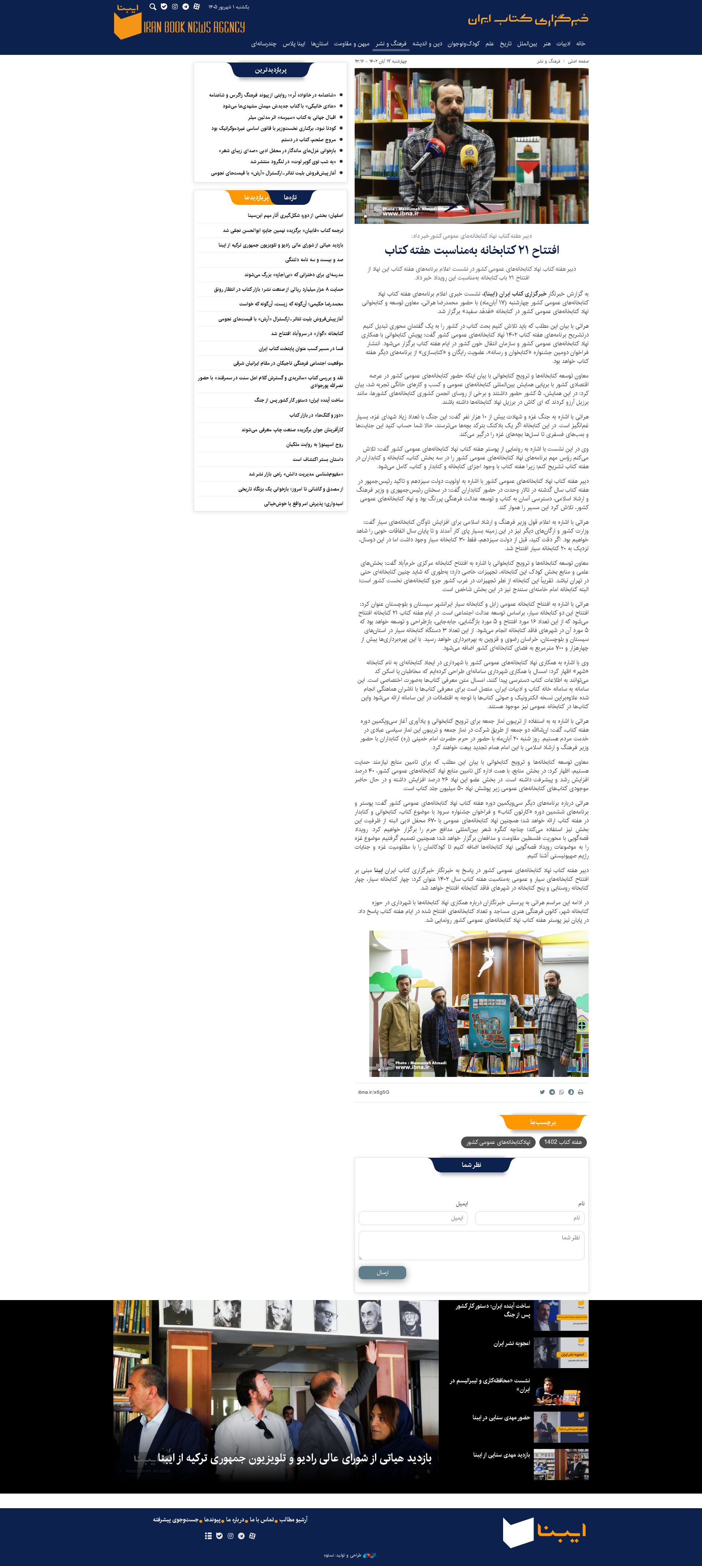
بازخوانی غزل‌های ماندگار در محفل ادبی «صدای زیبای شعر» (277, 151)
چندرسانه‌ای (264, 44)
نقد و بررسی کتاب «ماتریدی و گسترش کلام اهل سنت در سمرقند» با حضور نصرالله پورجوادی (271, 381)
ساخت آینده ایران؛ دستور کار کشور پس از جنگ (298, 400)
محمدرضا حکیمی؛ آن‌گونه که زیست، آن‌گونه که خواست (291, 304)
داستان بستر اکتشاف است (318, 459)
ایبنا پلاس (294, 44)
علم (490, 44)
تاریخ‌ (506, 44)
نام (581, 1203)
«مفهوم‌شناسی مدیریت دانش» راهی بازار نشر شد (296, 474)
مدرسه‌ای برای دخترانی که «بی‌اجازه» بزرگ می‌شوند (293, 275)
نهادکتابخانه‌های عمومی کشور (498, 1142)
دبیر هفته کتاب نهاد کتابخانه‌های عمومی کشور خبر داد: (471, 236)
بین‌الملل (527, 44)
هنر (547, 44)
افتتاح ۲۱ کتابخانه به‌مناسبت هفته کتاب (472, 250)
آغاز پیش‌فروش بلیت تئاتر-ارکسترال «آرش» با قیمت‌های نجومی (273, 173)
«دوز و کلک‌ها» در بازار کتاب (316, 415)
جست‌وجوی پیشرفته (176, 1520)
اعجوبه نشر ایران (512, 1343)
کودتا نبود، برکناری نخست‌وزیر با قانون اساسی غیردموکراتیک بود (273, 128)
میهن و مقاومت (352, 44)
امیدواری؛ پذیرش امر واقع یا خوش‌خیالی (303, 504)
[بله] (219, 1536)
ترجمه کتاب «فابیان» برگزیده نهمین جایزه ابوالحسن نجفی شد (283, 230)
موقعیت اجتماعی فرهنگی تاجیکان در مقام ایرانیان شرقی (288, 363)
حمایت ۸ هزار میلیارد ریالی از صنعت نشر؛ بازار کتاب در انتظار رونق (278, 289)
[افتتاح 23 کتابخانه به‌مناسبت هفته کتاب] (479, 1004)
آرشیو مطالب (293, 1520)
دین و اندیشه (427, 44)
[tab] (290, 197)
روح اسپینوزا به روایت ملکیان (314, 444)
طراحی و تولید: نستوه (342, 1555)
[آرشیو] (208, 1536)
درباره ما (235, 1520)
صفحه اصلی (578, 61)
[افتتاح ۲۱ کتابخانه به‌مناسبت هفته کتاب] (472, 146)
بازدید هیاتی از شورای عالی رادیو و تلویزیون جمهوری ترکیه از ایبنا (281, 245)
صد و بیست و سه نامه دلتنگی (314, 260)
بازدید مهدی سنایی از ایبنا (501, 1455)
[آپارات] (252, 1536)
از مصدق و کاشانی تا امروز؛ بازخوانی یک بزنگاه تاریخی (290, 489)
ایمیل (462, 1203)
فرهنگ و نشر (391, 44)
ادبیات (563, 44)
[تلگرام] (241, 1536)
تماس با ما (262, 1520)
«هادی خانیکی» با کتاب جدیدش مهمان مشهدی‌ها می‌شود (279, 106)
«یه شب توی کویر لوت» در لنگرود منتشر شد (293, 162)
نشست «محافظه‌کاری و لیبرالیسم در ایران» (490, 1385)
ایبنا (528, 20)
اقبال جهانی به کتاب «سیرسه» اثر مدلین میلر (292, 117)
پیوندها (212, 1520)
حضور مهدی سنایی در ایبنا (501, 1418)
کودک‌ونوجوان (464, 44)
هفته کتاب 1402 (563, 1142)
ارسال (383, 1272)
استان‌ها (319, 44)
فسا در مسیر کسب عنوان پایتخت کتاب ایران (301, 349)
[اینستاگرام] (230, 1536)
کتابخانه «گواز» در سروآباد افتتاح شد (307, 334)
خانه (581, 44)
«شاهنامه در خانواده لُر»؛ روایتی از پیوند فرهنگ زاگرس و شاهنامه (272, 95)
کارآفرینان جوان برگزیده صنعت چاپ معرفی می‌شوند (292, 430)
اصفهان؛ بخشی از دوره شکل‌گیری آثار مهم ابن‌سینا (295, 215)
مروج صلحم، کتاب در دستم (309, 140)
